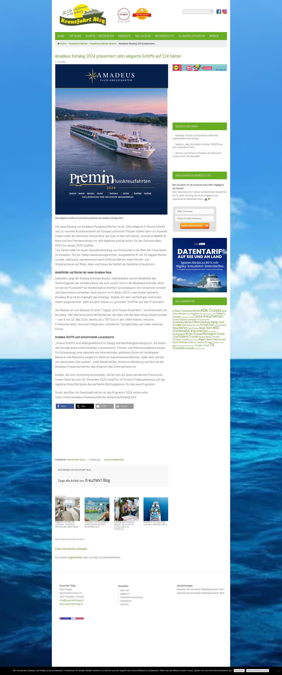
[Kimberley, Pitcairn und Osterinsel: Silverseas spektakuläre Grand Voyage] (67, 509)
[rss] (224, 11)
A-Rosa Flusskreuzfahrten (186, 311)
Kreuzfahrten (180, 328)
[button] (65, 406)
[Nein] (278, 670)
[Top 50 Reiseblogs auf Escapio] (124, 15)
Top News (75, 36)
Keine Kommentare (114, 460)
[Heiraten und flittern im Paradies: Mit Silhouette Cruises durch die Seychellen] (126, 509)
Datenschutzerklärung (131, 597)
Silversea (200, 342)
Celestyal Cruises (187, 317)
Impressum (125, 600)
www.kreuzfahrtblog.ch (71, 604)
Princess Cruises (181, 339)
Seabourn (192, 342)
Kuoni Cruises (193, 328)
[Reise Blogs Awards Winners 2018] (141, 15)
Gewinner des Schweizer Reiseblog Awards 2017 (201, 589)
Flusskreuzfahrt (203, 319)
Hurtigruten (207, 325)
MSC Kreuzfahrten (196, 331)
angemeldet (75, 557)
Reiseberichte (164, 36)
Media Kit (125, 593)
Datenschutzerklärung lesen (257, 670)
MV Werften (212, 331)
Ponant (216, 336)
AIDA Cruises (211, 310)
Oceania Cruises (188, 336)
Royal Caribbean (180, 342)
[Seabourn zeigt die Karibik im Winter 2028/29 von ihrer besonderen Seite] (97, 509)
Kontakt (124, 604)
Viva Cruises (200, 348)
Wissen (214, 36)
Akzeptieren (239, 670)
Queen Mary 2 (193, 340)
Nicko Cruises (194, 334)
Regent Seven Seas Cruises (212, 339)
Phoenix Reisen (205, 336)
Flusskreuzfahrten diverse (103, 43)
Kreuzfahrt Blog (76, 460)
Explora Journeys (188, 319)
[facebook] (218, 11)
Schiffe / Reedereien (100, 36)
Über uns (124, 590)
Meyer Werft (206, 328)
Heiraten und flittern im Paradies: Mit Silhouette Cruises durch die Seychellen (197, 155)
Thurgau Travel (202, 345)
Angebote (124, 36)
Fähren (196, 322)
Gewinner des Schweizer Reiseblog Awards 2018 (200, 593)
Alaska (188, 314)
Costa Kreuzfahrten (208, 316)
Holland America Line (190, 325)
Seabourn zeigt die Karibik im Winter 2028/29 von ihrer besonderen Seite (198, 146)
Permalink (94, 460)
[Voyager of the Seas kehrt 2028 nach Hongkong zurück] (155, 509)
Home (60, 36)
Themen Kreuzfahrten (186, 346)
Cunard (176, 319)
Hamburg (205, 322)
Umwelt (190, 348)
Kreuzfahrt (222, 325)
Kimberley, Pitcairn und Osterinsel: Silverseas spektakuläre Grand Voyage (195, 137)
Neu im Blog (143, 36)
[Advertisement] (111, 434)
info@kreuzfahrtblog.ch (71, 600)
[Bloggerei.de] (78, 618)
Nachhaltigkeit (179, 334)
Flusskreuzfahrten (192, 36)
